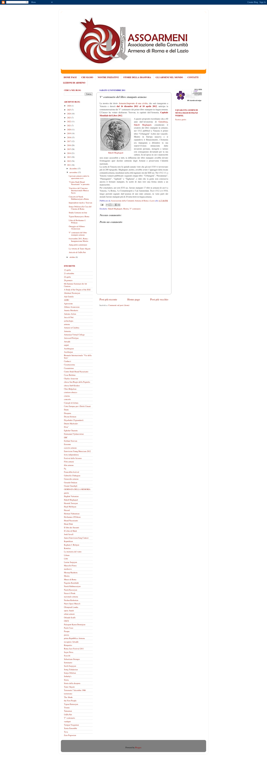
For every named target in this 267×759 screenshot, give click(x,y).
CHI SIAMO (87, 77)
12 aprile (67, 270)
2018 (69, 137)
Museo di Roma (70, 579)
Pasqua (67, 631)
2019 (69, 133)
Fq (65, 468)
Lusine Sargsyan (70, 562)
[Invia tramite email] (107, 204)
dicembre (73, 168)
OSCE (66, 621)
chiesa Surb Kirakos (72, 385)
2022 (69, 121)
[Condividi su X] (113, 204)
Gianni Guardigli (70, 486)
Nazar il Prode (69, 593)
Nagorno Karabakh (71, 583)
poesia (66, 635)
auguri (66, 345)
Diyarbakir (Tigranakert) (73, 420)
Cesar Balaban (69, 375)
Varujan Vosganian (71, 725)
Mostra (126, 208)
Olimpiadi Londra (71, 607)
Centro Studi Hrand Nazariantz (76, 371)
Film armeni (69, 461)
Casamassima (69, 364)
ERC (66, 437)
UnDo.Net (68, 714)
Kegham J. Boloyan (71, 545)
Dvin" (66, 427)
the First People (70, 700)
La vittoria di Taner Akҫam (79, 248)
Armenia (67, 331)
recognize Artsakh (71, 642)
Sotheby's (67, 676)
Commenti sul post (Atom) (118, 305)
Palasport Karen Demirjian (74, 624)
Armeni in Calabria (71, 327)
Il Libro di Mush (70, 531)
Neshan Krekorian (71, 600)
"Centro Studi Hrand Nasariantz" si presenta (79, 183)
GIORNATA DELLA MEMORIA (77, 489)
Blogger (138, 747)
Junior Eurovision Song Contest (76, 538)
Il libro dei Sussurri (71, 527)
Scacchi (67, 655)
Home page (133, 299)
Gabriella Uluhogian (72, 475)
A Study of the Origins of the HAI (77, 289)
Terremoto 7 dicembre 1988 (75, 690)
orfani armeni (69, 614)
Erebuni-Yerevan (70, 441)
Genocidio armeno (71, 479)
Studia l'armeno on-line (78, 212)
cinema (67, 396)
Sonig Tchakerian (71, 669)
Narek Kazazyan (70, 590)
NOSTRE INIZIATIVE (108, 77)
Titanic (67, 707)
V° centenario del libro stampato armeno (78, 233)
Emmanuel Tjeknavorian (74, 434)
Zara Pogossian (70, 735)
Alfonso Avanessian (71, 307)
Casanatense (69, 368)
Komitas (67, 548)
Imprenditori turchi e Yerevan (80, 202)
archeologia (68, 321)
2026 (69, 105)
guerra (66, 493)
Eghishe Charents (71, 430)
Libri (66, 558)
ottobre (73, 257)
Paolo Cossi (68, 628)
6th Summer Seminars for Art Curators (75, 284)
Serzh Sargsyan (70, 666)
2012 (69, 161)
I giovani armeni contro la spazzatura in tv (79, 177)
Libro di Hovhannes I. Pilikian (77, 221)
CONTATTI (192, 77)
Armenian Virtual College (74, 334)
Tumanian (68, 711)
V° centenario (135, 208)
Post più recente (108, 299)
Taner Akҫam (69, 687)
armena (67, 324)
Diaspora (67, 413)
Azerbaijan (68, 352)
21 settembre (69, 273)
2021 (69, 125)
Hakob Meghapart (115, 208)
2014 (69, 153)
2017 (69, 141)
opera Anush (69, 610)
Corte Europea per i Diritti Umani (77, 406)
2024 (69, 113)
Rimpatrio (68, 645)
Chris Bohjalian (70, 389)
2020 (69, 129)
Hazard (67, 510)
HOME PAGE (70, 77)
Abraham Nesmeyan (72, 293)
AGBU (66, 300)
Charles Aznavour (71, 378)
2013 (69, 157)
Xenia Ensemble (70, 728)
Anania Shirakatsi (71, 310)
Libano (67, 555)
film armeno (69, 465)
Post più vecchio (159, 299)
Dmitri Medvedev (71, 423)
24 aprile (67, 277)
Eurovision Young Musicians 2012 (77, 451)
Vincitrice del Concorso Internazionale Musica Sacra (79, 190)
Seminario (68, 662)
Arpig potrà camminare (78, 244)
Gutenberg (163, 121)
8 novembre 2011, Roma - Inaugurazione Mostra (79, 239)
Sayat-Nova (68, 652)
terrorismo (68, 693)
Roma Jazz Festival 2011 (74, 648)
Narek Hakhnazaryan (72, 586)
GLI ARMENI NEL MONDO (169, 77)
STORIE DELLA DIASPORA (137, 77)
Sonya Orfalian (70, 673)
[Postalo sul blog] (110, 204)
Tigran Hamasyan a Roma (79, 216)
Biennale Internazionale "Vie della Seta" (78, 356)
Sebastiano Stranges (72, 659)
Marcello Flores (70, 565)
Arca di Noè (69, 317)
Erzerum (67, 444)
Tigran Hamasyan (71, 704)
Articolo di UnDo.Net (77, 252)
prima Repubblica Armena (74, 638)
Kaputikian (68, 541)
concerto (67, 399)
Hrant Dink (68, 524)
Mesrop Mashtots (71, 572)
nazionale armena (71, 596)
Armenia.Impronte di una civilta (133, 103)
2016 (69, 145)
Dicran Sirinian (70, 416)
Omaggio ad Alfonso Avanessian (77, 227)
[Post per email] (102, 204)
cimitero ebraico (70, 392)
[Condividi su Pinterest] (119, 204)
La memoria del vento (72, 551)
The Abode (68, 697)
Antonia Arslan (70, 314)
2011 (69, 165)
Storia (66, 680)
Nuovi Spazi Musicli (72, 603)
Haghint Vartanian (71, 496)
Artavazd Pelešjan (71, 338)
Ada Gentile (69, 296)
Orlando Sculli (70, 617)
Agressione (68, 303)
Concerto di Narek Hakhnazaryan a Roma (79, 197)
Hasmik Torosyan (71, 503)
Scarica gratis (180, 119)
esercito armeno (70, 448)
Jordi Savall (68, 534)
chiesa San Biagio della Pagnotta (77, 382)
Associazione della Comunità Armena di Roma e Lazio (133, 200)
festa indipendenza (71, 454)
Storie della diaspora (72, 683)
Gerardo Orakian (70, 482)
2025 (69, 109)
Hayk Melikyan (70, 506)
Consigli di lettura (71, 403)
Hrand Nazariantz (71, 520)
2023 (69, 117)
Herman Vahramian (71, 513)
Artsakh (67, 341)
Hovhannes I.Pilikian (72, 517)
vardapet (67, 721)
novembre (74, 172)
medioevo (68, 569)
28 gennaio (68, 280)
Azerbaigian (69, 348)
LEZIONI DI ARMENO (74, 82)
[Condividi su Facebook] (116, 204)
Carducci (67, 361)
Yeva (66, 732)
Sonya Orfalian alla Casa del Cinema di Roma (80, 207)
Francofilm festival (71, 472)
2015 (69, 149)
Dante (66, 409)
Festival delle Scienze (73, 458)
